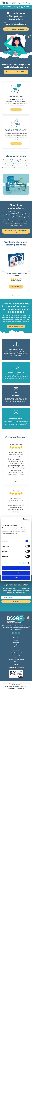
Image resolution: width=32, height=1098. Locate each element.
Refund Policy (16, 686)
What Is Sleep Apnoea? (16, 653)
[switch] (27, 546)
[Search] (19, 3)
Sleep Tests (16, 644)
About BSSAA (16, 642)
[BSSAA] (9, 2)
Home (15, 640)
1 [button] (15, 58)
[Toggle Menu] (30, 3)
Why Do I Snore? (16, 657)
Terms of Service (12, 688)
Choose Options (16, 286)
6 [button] (18, 295)
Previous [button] (3, 184)
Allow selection (16, 572)
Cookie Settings (20, 688)
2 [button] (16, 58)
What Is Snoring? (16, 655)
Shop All (16, 647)
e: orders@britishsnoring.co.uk (16, 667)
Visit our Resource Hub (16, 326)
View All (16, 661)
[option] (16, 34)
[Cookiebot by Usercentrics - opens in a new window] (23, 519)
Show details (23, 563)
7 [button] (19, 295)
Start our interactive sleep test (16, 29)
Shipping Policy (8, 686)
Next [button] (28, 184)
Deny (16, 577)
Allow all (16, 568)
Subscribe (16, 601)
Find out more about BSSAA (16, 72)
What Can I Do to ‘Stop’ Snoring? (16, 659)
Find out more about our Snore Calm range (16, 231)
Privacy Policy (24, 686)
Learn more (16, 110)
